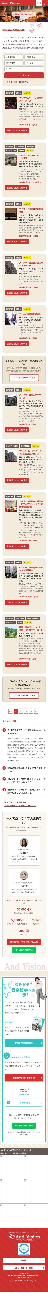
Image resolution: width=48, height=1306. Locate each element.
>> (36, 711)
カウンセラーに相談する (18, 82)
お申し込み (25, 1102)
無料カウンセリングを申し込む (24, 941)
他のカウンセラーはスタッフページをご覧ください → (24, 901)
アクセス (24, 1260)
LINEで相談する (26, 949)
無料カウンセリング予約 (24, 1077)
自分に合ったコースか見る (17, 130)
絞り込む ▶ (24, 75)
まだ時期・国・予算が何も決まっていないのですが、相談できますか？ (24, 780)
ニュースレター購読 (24, 1267)
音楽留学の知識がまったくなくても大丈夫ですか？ (24, 770)
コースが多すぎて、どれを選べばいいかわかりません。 (24, 732)
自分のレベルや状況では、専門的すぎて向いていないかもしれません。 (24, 791)
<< (10, 711)
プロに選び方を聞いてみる (24, 377)
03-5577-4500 (26, 1277)
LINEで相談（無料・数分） (24, 1125)
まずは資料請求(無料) (24, 1042)
